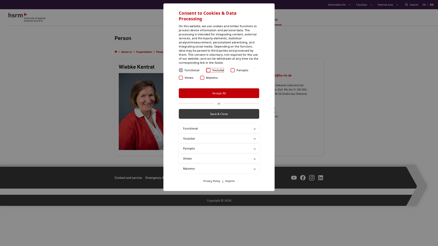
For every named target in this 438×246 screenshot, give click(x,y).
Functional (192, 70)
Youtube (218, 70)
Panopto (242, 70)
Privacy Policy (211, 181)
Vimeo (189, 78)
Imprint (230, 181)
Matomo (212, 78)
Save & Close (219, 114)
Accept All (219, 93)
